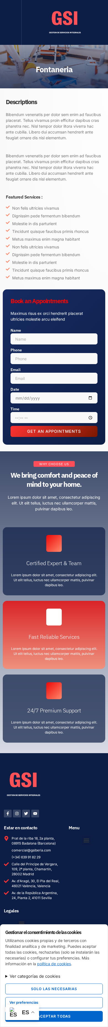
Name (16, 330)
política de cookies (54, 963)
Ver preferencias (23, 1002)
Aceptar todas (54, 1016)
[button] (11, 22)
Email (15, 369)
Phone (16, 350)
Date (15, 389)
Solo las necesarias (54, 989)
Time (15, 408)
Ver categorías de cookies (35, 976)
